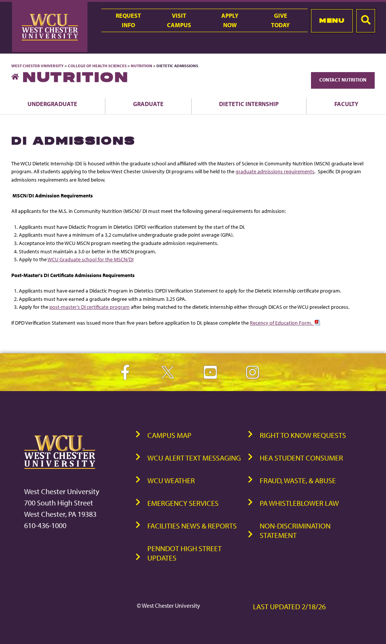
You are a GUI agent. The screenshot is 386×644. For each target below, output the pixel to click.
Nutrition (141, 65)
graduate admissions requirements (275, 171)
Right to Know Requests (303, 435)
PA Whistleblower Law (299, 503)
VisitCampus (179, 20)
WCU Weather (171, 480)
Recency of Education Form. (282, 322)
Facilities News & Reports (192, 525)
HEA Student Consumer (301, 457)
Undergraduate (52, 104)
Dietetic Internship (249, 104)
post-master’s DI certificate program (89, 306)
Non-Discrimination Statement (295, 530)
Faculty (346, 104)
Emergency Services (183, 503)
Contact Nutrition (342, 80)
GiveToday (280, 20)
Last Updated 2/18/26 (289, 606)
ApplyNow (230, 20)
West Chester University (37, 65)
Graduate (148, 104)
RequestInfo (128, 20)
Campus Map (169, 435)
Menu (332, 20)
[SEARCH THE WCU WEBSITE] (365, 20)
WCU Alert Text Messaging (194, 457)
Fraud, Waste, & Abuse (298, 480)
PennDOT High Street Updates (184, 553)
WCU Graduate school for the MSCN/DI (90, 259)
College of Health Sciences (97, 65)
